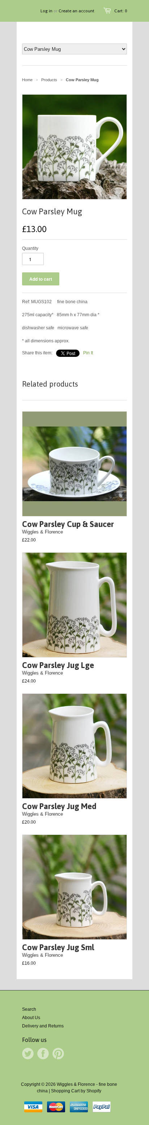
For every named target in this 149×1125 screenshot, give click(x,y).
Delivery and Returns (43, 1026)
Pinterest (58, 1053)
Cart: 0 (120, 10)
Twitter (28, 1053)
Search (29, 1009)
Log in (46, 10)
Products (49, 80)
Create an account (76, 10)
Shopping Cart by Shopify (76, 1090)
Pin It (88, 352)
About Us (31, 1017)
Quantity (30, 248)
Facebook (43, 1053)
